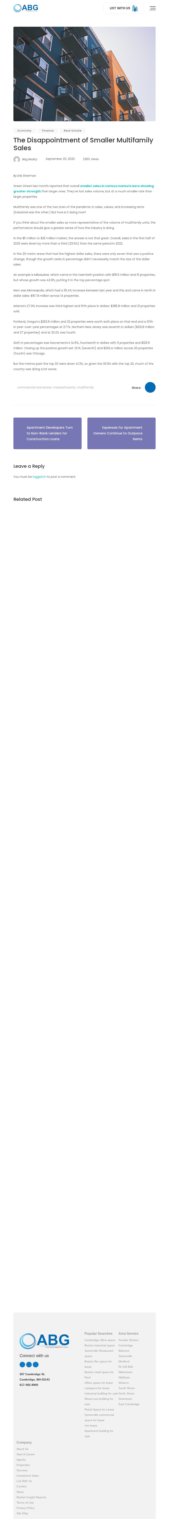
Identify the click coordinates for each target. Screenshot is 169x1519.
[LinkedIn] (130, 377)
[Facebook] (119, 377)
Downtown (125, 1398)
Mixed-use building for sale (98, 1401)
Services (22, 1470)
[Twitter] (124, 377)
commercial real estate (34, 387)
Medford (124, 1361)
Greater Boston (128, 1340)
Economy (25, 131)
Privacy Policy (25, 1508)
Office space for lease (98, 1382)
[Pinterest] (135, 377)
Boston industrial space (99, 1345)
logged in (39, 477)
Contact (21, 1486)
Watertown (125, 1372)
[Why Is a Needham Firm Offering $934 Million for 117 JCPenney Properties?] (84, 551)
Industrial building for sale (101, 1393)
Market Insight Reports (31, 1497)
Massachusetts (64, 387)
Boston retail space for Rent (99, 1374)
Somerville (125, 1356)
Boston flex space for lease (98, 1364)
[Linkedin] (22, 1364)
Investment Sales (27, 1475)
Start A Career (25, 1454)
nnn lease (90, 1425)
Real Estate (73, 131)
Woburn (124, 1382)
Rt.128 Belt (126, 1366)
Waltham (124, 1377)
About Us (22, 1449)
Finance (48, 131)
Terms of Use (25, 1502)
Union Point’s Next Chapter (43, 668)
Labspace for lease (96, 1388)
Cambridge (126, 1345)
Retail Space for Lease (99, 1409)
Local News (27, 589)
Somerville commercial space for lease (99, 1417)
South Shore (127, 1388)
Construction (30, 1222)
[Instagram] (29, 1364)
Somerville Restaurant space (98, 1353)
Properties (23, 1465)
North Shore (126, 1393)
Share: (136, 388)
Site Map (22, 1513)
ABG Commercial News (36, 790)
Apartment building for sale (98, 1433)
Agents (21, 1459)
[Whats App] (151, 377)
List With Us (24, 1481)
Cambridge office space (99, 1340)
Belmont (124, 1350)
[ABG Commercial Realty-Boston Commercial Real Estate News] (25, 8)
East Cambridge (129, 1404)
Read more (27, 640)
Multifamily (85, 387)
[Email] (141, 377)
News (20, 1492)
